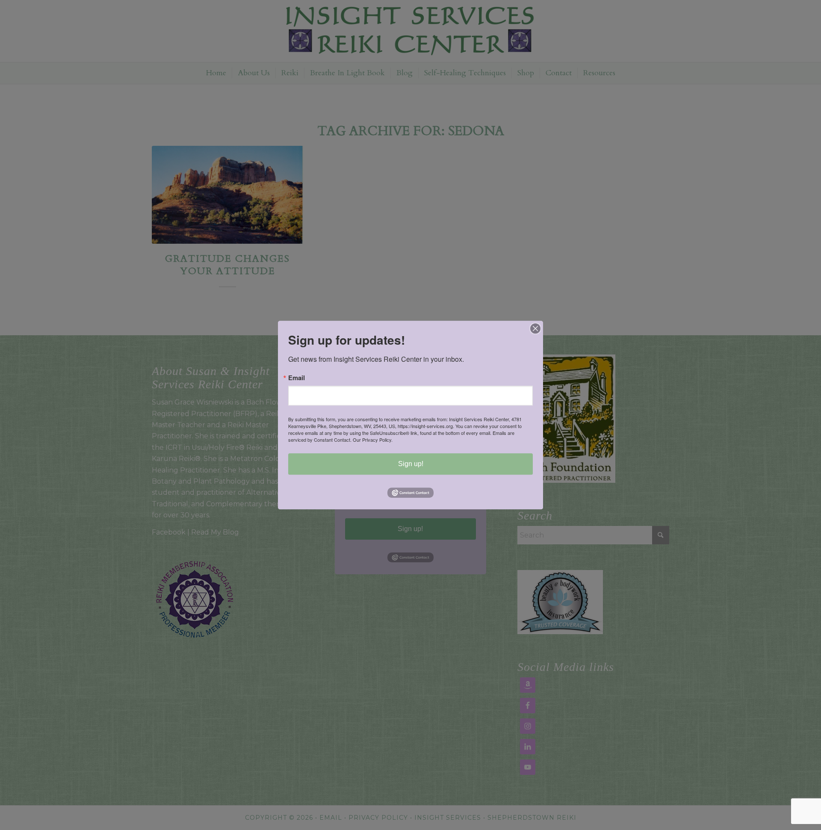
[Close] (535, 328)
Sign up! (410, 463)
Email (296, 378)
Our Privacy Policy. (373, 439)
